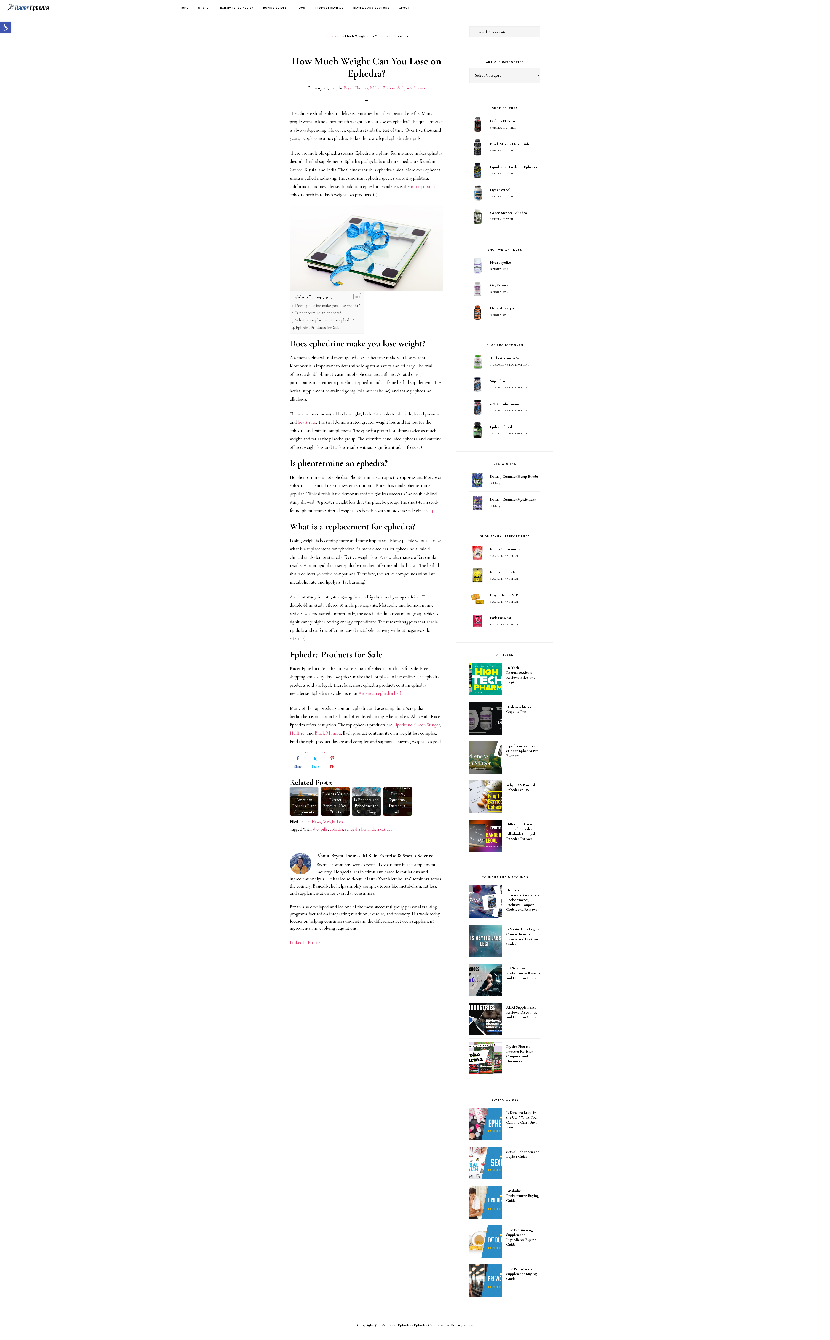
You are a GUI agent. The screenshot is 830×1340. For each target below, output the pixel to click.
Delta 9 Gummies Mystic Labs (513, 499)
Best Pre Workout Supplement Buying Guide (521, 1274)
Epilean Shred (501, 426)
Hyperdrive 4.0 (502, 308)
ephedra (336, 829)
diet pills (320, 829)
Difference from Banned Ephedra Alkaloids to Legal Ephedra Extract (520, 831)
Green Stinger (427, 725)
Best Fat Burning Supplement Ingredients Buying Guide (521, 1237)
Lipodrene (402, 725)
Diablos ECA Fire (503, 121)
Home (328, 36)
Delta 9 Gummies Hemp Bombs (514, 476)
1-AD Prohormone (505, 403)
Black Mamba (328, 733)
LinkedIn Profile (305, 942)
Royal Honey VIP (504, 594)
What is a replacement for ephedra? (324, 320)
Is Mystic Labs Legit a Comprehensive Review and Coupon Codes (522, 936)
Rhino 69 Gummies (505, 549)
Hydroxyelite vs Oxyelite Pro (518, 709)
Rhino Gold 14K (502, 572)
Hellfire (297, 733)
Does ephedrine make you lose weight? (327, 305)
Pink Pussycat (500, 617)
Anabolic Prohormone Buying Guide (522, 1195)
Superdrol (498, 381)
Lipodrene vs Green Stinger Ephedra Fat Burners (522, 750)
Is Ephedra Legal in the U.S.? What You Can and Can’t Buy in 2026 (523, 1120)
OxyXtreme (499, 285)
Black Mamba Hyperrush (509, 144)
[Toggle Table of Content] (355, 296)
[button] (5, 27)
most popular (423, 186)
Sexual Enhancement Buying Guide (522, 1154)
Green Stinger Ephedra (508, 212)
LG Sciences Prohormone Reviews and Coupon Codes (523, 973)
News (316, 821)
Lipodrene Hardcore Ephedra (513, 166)
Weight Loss (333, 821)
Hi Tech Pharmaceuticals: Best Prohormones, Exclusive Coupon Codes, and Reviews (523, 900)
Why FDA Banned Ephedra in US (520, 787)
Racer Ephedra (28, 8)
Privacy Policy (462, 1325)
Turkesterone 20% (504, 358)
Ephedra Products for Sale (318, 327)
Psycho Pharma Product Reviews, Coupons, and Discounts (519, 1053)
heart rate (307, 422)
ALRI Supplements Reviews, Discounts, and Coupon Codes (521, 1012)
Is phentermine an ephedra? (318, 312)
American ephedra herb (380, 693)
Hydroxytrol (500, 189)
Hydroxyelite (500, 262)
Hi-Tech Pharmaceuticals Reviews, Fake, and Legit (520, 675)
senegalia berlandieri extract (368, 829)
